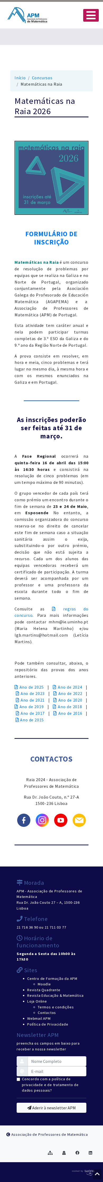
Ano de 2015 (32, 719)
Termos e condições (56, 1007)
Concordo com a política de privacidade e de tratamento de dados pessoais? (50, 1085)
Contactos (47, 1012)
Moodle (44, 984)
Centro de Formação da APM (52, 978)
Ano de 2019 (32, 706)
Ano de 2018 (70, 706)
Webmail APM (39, 1018)
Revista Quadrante (43, 990)
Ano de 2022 (70, 693)
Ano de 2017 (33, 713)
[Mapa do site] (50, 1153)
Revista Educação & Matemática (55, 995)
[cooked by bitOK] (83, 1171)
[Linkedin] (91, 1153)
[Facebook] (77, 1153)
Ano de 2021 (33, 700)
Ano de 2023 (33, 693)
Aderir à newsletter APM (53, 1107)
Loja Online (37, 1001)
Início (20, 77)
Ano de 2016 (70, 713)
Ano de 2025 (32, 687)
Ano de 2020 (70, 700)
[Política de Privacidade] (64, 1153)
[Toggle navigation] (91, 15)
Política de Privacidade (47, 1024)
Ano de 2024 (70, 687)
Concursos (42, 77)
